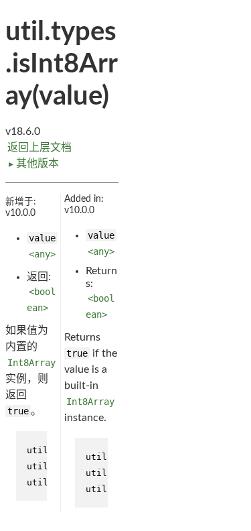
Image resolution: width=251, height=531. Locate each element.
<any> (42, 254)
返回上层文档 (39, 147)
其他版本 (33, 163)
